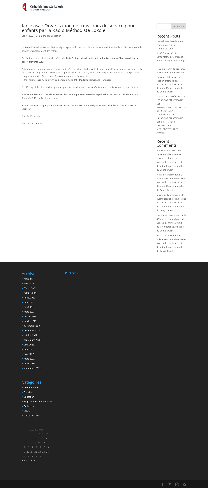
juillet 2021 (29, 363)
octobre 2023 (30, 292)
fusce (159, 235)
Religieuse (29, 406)
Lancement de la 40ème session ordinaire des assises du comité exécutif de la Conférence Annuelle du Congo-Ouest (170, 84)
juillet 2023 (29, 297)
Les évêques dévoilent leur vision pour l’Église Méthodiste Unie (170, 45)
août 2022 (29, 344)
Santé (27, 410)
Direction (28, 392)
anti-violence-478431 (167, 150)
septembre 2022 (32, 339)
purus (160, 194)
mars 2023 (29, 311)
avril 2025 (29, 283)
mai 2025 (28, 278)
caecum (160, 215)
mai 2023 (28, 306)
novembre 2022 (32, 330)
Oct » (32, 460)
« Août (25, 460)
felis (159, 174)
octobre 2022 (30, 335)
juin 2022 (28, 349)
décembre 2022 (32, 325)
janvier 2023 (30, 321)
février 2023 (30, 316)
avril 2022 (29, 353)
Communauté (43, 35)
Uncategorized (31, 415)
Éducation (56, 35)
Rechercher (179, 26)
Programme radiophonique (38, 401)
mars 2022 (29, 358)
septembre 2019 (32, 368)
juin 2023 (28, 302)
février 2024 (30, 288)
